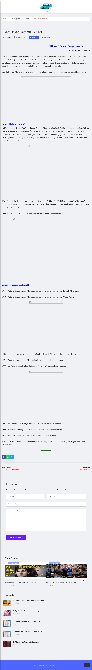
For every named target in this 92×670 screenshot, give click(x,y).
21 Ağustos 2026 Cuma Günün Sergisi (26, 642)
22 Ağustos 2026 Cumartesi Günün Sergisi (27, 621)
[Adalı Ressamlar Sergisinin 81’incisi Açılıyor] (7, 634)
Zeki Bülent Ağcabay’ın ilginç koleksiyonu (61, 582)
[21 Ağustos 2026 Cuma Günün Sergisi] (7, 644)
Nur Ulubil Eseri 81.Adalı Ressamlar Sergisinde (29, 600)
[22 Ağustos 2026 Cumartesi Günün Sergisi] (7, 623)
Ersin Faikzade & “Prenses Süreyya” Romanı (21, 582)
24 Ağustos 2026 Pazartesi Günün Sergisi (27, 611)
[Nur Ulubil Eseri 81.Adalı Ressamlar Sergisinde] (7, 603)
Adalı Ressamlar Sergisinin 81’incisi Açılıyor (28, 631)
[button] (87, 581)
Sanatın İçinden (15, 19)
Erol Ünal (14, 563)
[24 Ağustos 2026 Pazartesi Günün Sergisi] (7, 613)
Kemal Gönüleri (6, 37)
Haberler (26, 19)
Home (5, 19)
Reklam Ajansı (49, 665)
